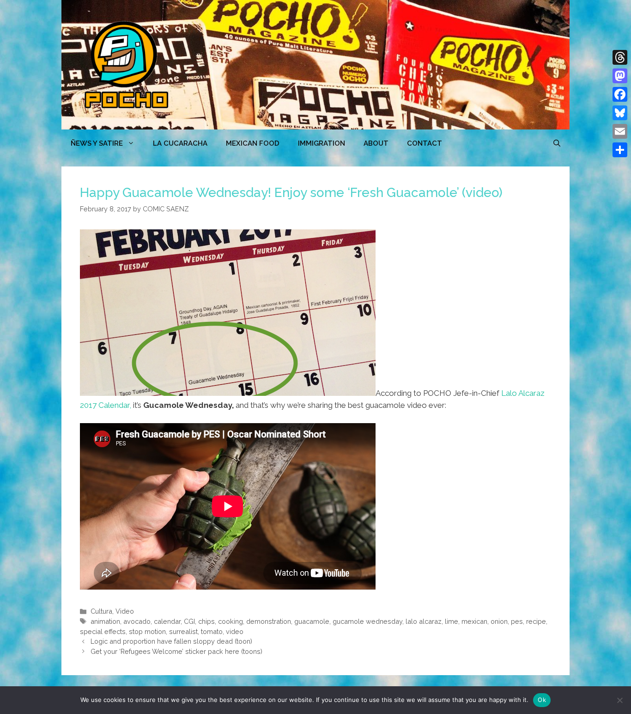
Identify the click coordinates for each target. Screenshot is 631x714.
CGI (189, 621)
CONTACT (424, 143)
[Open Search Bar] (557, 143)
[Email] (620, 131)
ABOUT (376, 143)
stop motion (147, 631)
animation (105, 621)
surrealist (183, 631)
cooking (230, 621)
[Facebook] (620, 94)
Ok (542, 699)
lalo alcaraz (424, 621)
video (234, 631)
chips (206, 621)
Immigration (321, 143)
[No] (619, 700)
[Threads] (620, 57)
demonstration (268, 621)
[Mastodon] (620, 76)
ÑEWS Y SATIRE (97, 143)
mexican (474, 621)
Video (124, 611)
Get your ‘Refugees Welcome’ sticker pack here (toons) (176, 651)
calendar (167, 621)
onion (499, 621)
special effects (103, 631)
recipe (536, 621)
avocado (137, 621)
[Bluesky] (620, 113)
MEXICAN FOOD (252, 143)
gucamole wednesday (367, 621)
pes (517, 621)
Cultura (101, 611)
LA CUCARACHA (180, 143)
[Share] (620, 150)
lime (451, 621)
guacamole (311, 621)
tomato (212, 631)
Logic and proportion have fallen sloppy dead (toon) (171, 641)
